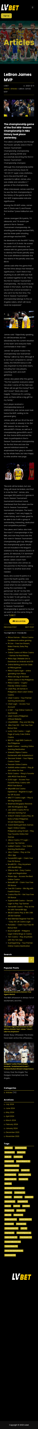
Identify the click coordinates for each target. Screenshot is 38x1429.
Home (6, 89)
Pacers (20, 1210)
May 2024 (10, 1112)
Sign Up (6, 16)
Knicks (18, 1197)
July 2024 (10, 1104)
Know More (13, 1305)
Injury (8, 1193)
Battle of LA (21, 1148)
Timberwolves (11, 1228)
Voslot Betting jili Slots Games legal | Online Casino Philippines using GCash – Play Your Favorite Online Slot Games (21, 831)
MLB (7, 1206)
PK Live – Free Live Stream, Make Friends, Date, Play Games (19, 646)
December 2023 (12, 1132)
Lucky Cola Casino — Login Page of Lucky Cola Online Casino (19, 734)
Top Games (10, 1404)
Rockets (9, 1224)
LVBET (12, 615)
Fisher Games (10, 1411)
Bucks (21, 1152)
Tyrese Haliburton (12, 1242)
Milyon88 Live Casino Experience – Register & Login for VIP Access (20, 791)
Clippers (9, 1161)
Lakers (29, 1197)
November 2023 (12, 1136)
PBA (7, 1215)
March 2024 (11, 1120)
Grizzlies (23, 1179)
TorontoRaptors (23, 1233)
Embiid (25, 1170)
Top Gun (9, 1233)
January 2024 (12, 1128)
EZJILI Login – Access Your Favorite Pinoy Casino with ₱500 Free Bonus (19, 782)
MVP (16, 1206)
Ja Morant (19, 1193)
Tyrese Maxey (11, 1246)
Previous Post (10, 627)
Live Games (10, 1408)
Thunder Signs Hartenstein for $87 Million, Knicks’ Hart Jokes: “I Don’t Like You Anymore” (18, 1029)
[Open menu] (32, 7)
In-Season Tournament (14, 1188)
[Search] (31, 960)
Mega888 (22, 1201)
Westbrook (10, 1255)
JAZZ (8, 1197)
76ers (8, 1148)
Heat (8, 1184)
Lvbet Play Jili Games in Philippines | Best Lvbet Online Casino (20, 692)
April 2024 (10, 1116)
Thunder (21, 1224)
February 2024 (12, 1124)
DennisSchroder (11, 1166)
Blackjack (9, 1152)
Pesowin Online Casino (17, 764)
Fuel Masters (24, 1175)
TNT (23, 1228)
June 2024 (10, 1108)
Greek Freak (10, 1179)
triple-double (10, 1237)
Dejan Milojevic (23, 1161)
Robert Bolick (25, 1219)
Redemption (10, 1219)
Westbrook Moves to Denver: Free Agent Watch (17, 993)
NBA (26, 1206)
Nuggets (9, 1210)
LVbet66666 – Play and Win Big (21, 722)
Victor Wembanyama (13, 1251)
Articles (14, 89)
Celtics (18, 1157)
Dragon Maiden (11, 1170)
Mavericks (9, 1201)
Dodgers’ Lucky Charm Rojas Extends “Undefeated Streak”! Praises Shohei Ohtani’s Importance (19, 1066)
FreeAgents (10, 1175)
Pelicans (18, 1215)
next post (29, 627)
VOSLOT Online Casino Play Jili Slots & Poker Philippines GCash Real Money (20, 819)
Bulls (8, 1157)
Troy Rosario (25, 1237)
